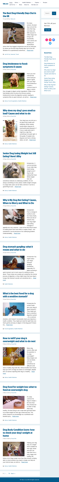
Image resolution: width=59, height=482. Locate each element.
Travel (17, 54)
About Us (26, 4)
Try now (47, 30)
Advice (16, 2)
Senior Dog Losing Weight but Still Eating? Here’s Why (49, 80)
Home (10, 2)
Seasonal (13, 54)
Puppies (37, 2)
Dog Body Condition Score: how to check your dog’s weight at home (19, 432)
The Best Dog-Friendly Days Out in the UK (50, 59)
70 (9, 473)
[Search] (54, 13)
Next (13, 473)
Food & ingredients (13, 101)
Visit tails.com (34, 4)
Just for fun (12, 4)
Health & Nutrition (26, 2)
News (20, 4)
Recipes (45, 2)
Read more (30, 50)
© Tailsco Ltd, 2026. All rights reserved (29, 479)
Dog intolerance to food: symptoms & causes (49, 65)
